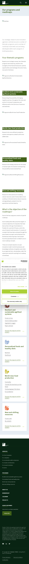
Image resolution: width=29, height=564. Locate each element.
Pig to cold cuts (9, 326)
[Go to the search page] (20, 2)
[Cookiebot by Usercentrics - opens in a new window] (20, 261)
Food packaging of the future (12, 389)
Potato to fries (9, 318)
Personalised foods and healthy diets (14, 347)
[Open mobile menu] (26, 2)
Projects (5, 500)
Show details (21, 286)
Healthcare (8, 355)
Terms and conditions (17, 557)
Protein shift (8, 418)
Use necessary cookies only (14, 301)
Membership (5, 493)
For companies (5, 458)
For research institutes (7, 465)
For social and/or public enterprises (10, 460)
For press (4, 468)
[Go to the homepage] (5, 2)
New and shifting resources (12, 413)
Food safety (8, 382)
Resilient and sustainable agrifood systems (13, 312)
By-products (8, 421)
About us (5, 489)
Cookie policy (5, 560)
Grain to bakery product (11, 321)
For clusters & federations (8, 463)
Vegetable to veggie (10, 323)
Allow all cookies (14, 291)
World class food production (11, 377)
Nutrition (7, 352)
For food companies (7, 455)
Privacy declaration (6, 557)
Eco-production (9, 392)
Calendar (5, 496)
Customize (13, 296)
